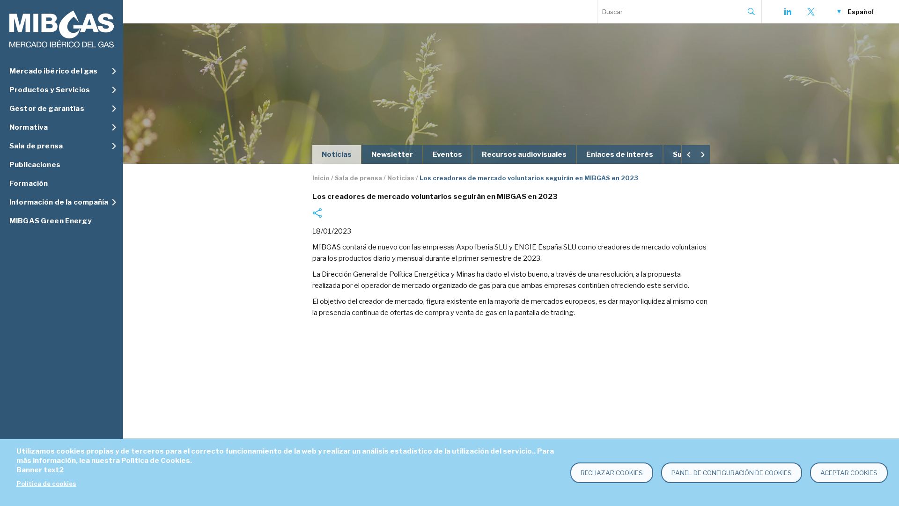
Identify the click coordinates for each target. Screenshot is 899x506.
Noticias (337, 154)
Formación (28, 183)
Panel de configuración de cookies (731, 473)
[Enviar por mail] (317, 213)
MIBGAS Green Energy (50, 221)
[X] (811, 11)
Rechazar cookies (612, 473)
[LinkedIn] (787, 11)
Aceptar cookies (848, 473)
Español (860, 11)
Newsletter (392, 154)
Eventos (447, 154)
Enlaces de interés (619, 154)
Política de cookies (46, 483)
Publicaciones (34, 165)
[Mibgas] (61, 29)
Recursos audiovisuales (524, 154)
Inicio (321, 178)
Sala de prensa (358, 178)
